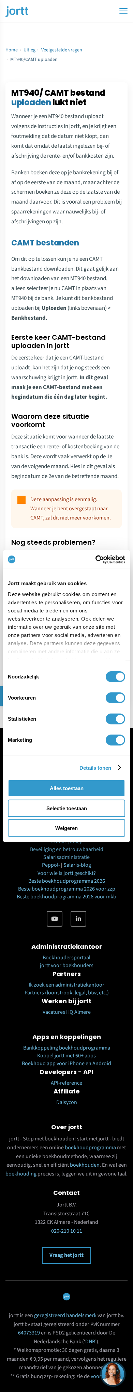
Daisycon (66, 1102)
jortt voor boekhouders (66, 965)
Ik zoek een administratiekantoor (66, 985)
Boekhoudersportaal (66, 957)
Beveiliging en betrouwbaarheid (66, 849)
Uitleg (29, 50)
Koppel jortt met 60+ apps (66, 1055)
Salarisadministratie (66, 857)
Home (11, 50)
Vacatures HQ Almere (67, 1012)
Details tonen (95, 767)
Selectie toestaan (66, 808)
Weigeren (66, 828)
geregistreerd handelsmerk (65, 1315)
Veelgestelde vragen (61, 50)
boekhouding (20, 1174)
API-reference (66, 1083)
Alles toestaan (67, 788)
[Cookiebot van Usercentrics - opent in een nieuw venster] (95, 559)
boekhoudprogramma (90, 1147)
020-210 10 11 (66, 1231)
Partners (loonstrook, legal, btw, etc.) (67, 992)
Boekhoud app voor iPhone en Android (66, 1063)
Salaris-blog (77, 865)
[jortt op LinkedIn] (78, 919)
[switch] (115, 697)
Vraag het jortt (66, 1255)
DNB (90, 1341)
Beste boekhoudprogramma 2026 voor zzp (66, 889)
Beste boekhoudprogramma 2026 (66, 881)
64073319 (29, 1333)
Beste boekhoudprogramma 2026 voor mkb (66, 896)
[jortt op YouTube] (54, 919)
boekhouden (85, 1165)
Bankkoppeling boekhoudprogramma (66, 1048)
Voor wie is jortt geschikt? (67, 873)
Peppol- (51, 865)
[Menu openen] (123, 11)
